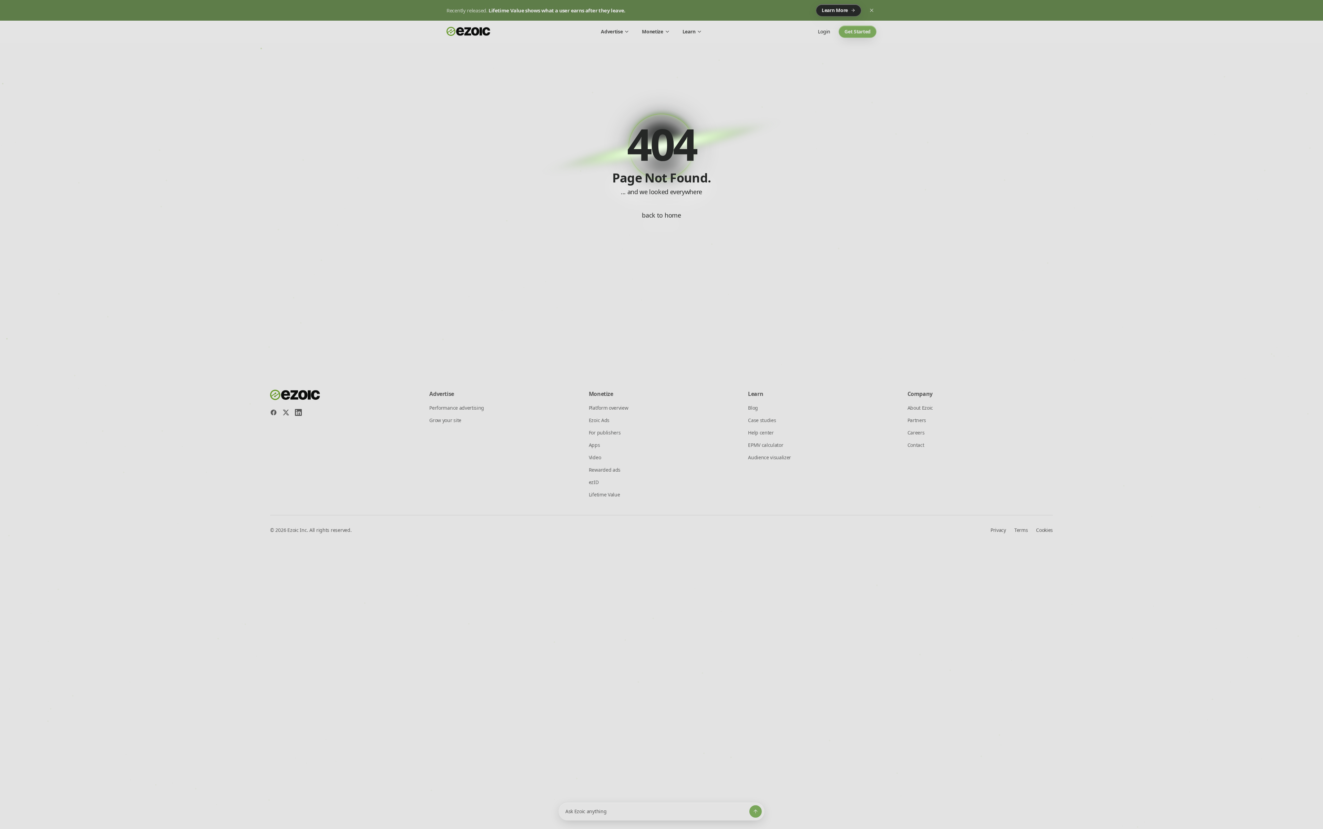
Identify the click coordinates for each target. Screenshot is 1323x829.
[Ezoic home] (469, 31)
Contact (915, 445)
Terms (1021, 530)
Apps (594, 445)
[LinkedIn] (298, 412)
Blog (753, 408)
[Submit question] (755, 811)
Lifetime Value (604, 494)
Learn (689, 31)
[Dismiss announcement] (871, 10)
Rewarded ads (605, 469)
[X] (286, 412)
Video (595, 457)
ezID (594, 482)
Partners (916, 420)
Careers (916, 432)
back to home (661, 215)
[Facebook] (273, 412)
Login (824, 31)
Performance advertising (456, 408)
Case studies (762, 420)
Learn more (835, 10)
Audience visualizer (769, 457)
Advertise (612, 31)
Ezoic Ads (599, 420)
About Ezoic (920, 408)
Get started (857, 31)
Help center (760, 432)
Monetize (652, 31)
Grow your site (445, 420)
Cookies (1044, 530)
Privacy (998, 530)
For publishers (605, 432)
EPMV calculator (765, 445)
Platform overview (608, 408)
